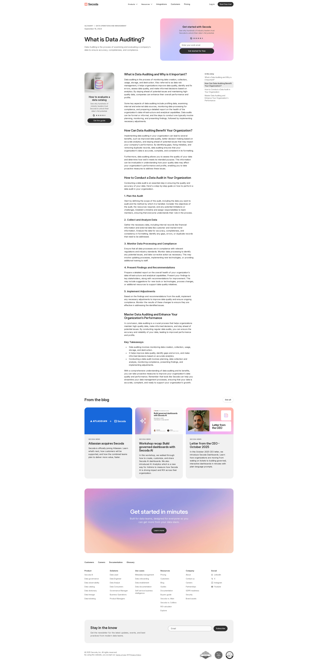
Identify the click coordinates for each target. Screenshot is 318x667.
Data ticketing (90, 599)
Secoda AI (88, 575)
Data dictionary (90, 591)
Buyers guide (165, 595)
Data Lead (114, 575)
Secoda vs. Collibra (168, 602)
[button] (132, 4)
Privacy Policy (135, 655)
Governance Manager (119, 591)
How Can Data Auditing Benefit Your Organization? (218, 84)
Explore (163, 610)
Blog (162, 583)
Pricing (187, 4)
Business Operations (118, 595)
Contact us (190, 579)
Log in (212, 4)
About (188, 575)
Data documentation (143, 587)
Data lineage (89, 595)
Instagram (218, 583)
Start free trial (226, 4)
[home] (91, 4)
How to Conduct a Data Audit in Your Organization (217, 90)
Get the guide (99, 120)
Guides (163, 587)
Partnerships (191, 587)
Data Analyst (115, 583)
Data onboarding (142, 579)
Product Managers (117, 599)
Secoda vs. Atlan (167, 599)
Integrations (161, 4)
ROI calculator (166, 606)
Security (189, 595)
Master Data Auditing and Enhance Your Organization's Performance (216, 98)
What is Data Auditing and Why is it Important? (218, 78)
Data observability (91, 583)
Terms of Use (121, 655)
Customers (175, 4)
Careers (101, 562)
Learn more (159, 530)
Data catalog (89, 587)
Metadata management (144, 575)
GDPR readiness (192, 591)
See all (228, 400)
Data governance (91, 579)
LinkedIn (217, 575)
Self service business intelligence (144, 592)
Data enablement (142, 583)
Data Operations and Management (111, 26)
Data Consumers (116, 587)
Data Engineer (115, 579)
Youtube (217, 587)
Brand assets (191, 599)
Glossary (88, 26)
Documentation (116, 562)
